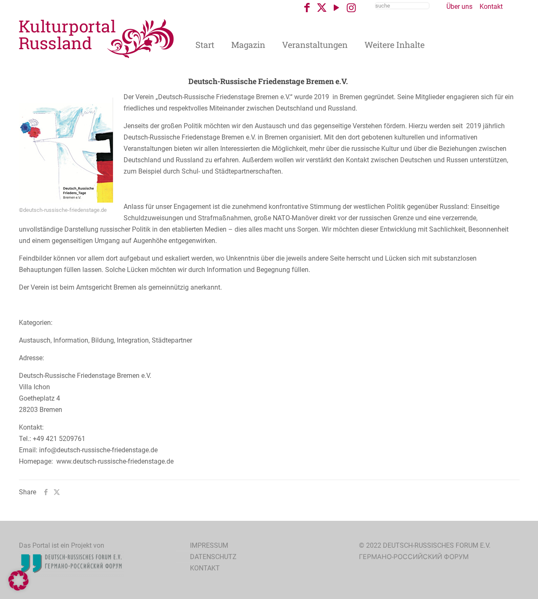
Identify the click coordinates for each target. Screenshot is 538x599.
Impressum (209, 545)
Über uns (459, 7)
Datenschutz (213, 557)
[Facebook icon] (307, 8)
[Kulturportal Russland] (96, 38)
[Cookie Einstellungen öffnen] (18, 588)
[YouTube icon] (336, 8)
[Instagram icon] (351, 8)
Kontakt (491, 7)
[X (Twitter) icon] (321, 8)
